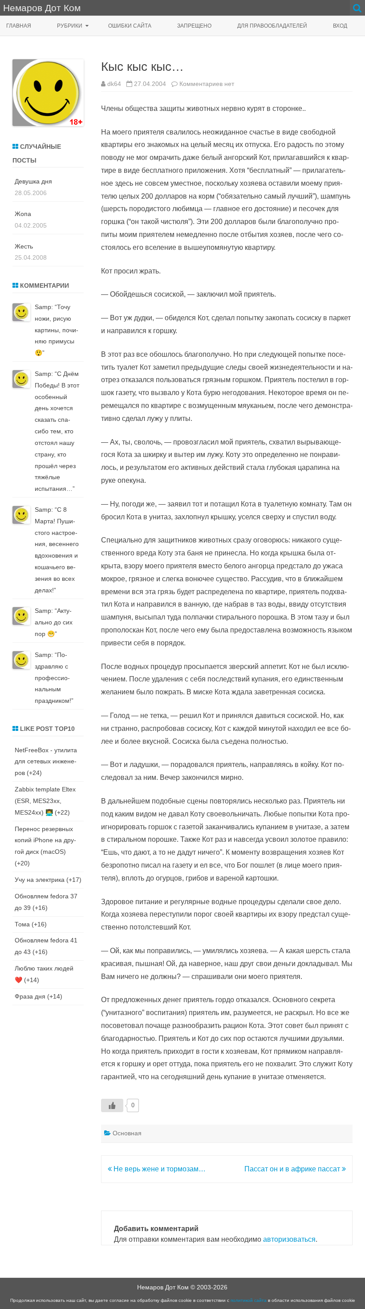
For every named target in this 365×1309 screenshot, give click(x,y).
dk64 (114, 83)
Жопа (23, 213)
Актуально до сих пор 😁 (54, 622)
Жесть (24, 246)
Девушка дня (33, 181)
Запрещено (194, 26)
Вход (340, 26)
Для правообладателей (272, 26)
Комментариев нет (206, 83)
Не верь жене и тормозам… (159, 1169)
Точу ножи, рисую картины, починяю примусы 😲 (56, 329)
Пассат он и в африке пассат (293, 1169)
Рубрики (69, 26)
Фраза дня (30, 996)
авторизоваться (289, 1239)
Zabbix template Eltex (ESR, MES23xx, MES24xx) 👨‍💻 (45, 801)
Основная (127, 1133)
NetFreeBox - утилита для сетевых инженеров (46, 761)
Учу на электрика (40, 879)
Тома (22, 924)
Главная (18, 26)
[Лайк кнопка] (112, 1105)
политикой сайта (249, 1300)
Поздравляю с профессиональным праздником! (53, 677)
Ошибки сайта (129, 26)
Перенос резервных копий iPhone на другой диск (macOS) (45, 840)
